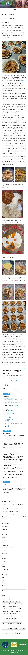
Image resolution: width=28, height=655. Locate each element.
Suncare (4, 582)
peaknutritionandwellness (9, 626)
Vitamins (4, 590)
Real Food (10, 628)
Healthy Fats (5, 556)
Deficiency (4, 537)
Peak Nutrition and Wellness (14, 623)
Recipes (4, 572)
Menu (14, 9)
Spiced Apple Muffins (8, 18)
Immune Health (5, 561)
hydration (17, 611)
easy (23, 603)
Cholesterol (5, 601)
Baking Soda (9, 414)
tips (9, 633)
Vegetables (4, 588)
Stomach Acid (15, 630)
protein (4, 628)
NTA (4, 618)
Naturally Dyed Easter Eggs (8, 514)
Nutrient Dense (9, 618)
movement (14, 616)
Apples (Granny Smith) (9, 398)
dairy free (18, 601)
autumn (12, 599)
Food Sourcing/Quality (7, 548)
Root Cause (22, 628)
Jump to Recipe (5, 22)
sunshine (5, 633)
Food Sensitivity (5, 545)
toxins (13, 633)
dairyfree (12, 601)
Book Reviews (5, 531)
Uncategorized (5, 585)
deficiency (5, 603)
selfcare (4, 630)
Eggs (3, 542)
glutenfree (9, 606)
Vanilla (7, 426)
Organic (4, 623)
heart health (5, 611)
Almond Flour (10, 410)
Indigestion (5, 613)
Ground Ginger (10, 419)
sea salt (9, 416)
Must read (21, 616)
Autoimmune (5, 526)
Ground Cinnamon (10, 404)
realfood (16, 628)
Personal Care (5, 569)
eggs (8, 420)
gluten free (15, 606)
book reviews (5, 529)
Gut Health (4, 553)
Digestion (4, 540)
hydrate (12, 611)
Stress (3, 577)
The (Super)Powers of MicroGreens (10, 511)
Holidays (4, 558)
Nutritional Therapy (7, 621)
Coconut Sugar (10, 413)
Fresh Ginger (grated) (13, 405)
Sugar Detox (5, 580)
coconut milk (10, 422)
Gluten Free (4, 550)
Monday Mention (6, 616)
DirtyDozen (18, 603)
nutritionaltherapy (17, 621)
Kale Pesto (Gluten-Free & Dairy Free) (10, 508)
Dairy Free (4, 534)
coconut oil (9, 401)
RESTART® (4, 574)
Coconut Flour (10, 412)
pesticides (18, 626)
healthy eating (6, 608)
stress (21, 630)
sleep (9, 630)
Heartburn (20, 608)
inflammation (13, 613)
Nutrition (4, 566)
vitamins (19, 633)
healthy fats (13, 608)
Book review (18, 599)
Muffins (4, 564)
